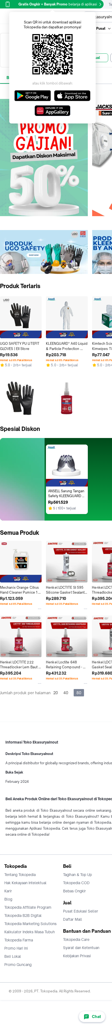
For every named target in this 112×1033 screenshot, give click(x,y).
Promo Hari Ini (16, 948)
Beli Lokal (12, 956)
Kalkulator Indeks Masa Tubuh (29, 932)
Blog (8, 899)
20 (55, 692)
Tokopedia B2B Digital (23, 915)
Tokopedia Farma (18, 940)
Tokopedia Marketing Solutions (30, 924)
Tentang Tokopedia (20, 874)
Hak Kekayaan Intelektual (25, 883)
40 (65, 692)
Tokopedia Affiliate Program (27, 907)
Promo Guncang (18, 964)
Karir (8, 891)
